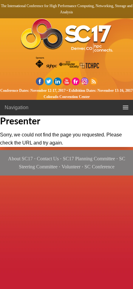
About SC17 (20, 158)
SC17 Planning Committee (89, 158)
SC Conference (99, 166)
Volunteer (71, 166)
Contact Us (48, 158)
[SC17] (66, 37)
